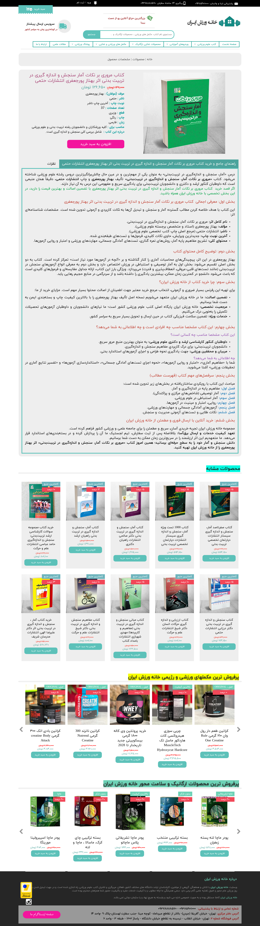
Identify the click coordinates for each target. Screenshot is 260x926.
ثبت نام (80, 2)
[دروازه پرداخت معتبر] (26, 897)
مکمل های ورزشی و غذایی (112, 44)
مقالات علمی (59, 44)
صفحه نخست (229, 44)
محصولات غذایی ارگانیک (148, 44)
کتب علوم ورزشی (206, 44)
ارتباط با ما (41, 44)
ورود (89, 2)
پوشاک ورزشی (82, 44)
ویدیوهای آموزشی (179, 44)
